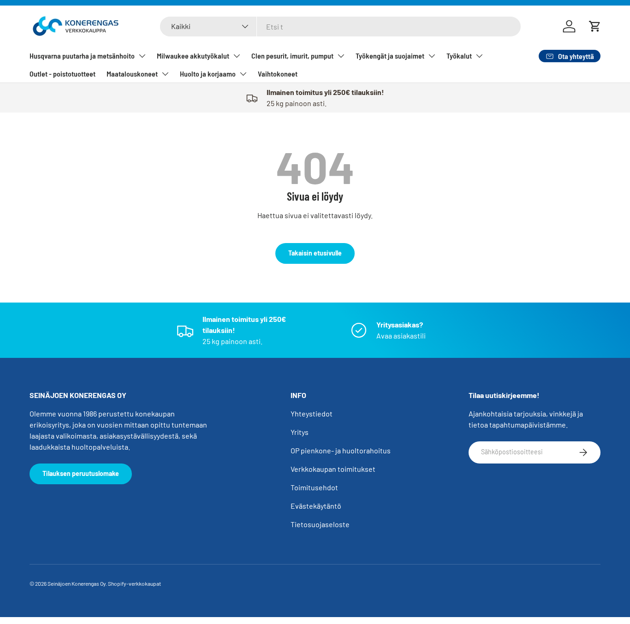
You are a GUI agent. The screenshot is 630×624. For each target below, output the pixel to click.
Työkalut (459, 55)
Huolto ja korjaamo (208, 73)
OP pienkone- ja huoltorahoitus (341, 450)
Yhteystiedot (312, 413)
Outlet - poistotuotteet (62, 73)
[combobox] (340, 26)
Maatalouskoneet (132, 73)
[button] (595, 26)
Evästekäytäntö (316, 505)
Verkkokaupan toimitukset (333, 468)
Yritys (300, 432)
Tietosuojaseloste (320, 524)
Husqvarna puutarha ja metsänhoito (82, 55)
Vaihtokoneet (277, 73)
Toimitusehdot (314, 487)
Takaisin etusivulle (315, 253)
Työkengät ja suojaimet (390, 55)
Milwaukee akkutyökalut (193, 55)
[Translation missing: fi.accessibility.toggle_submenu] (142, 55)
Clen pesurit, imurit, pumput (292, 55)
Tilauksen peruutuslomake (80, 473)
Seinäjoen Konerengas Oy (77, 583)
